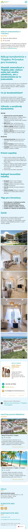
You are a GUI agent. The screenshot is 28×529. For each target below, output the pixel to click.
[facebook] (2, 508)
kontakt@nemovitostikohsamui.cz (10, 519)
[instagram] (5, 508)
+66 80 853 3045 (5, 517)
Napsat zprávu (9, 387)
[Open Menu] (26, 2)
